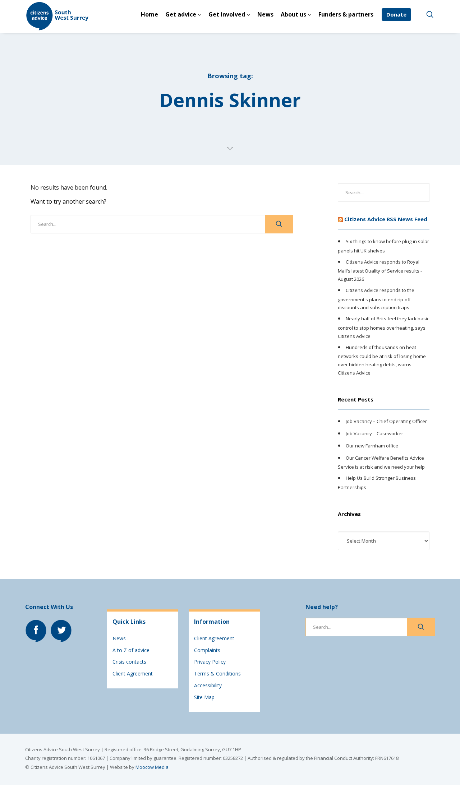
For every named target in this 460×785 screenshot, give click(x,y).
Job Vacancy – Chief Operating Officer (386, 421)
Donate (396, 14)
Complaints (207, 650)
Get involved (226, 14)
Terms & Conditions (217, 673)
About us (293, 14)
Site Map (204, 697)
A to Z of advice (131, 650)
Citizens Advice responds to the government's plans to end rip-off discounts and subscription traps (376, 299)
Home (149, 14)
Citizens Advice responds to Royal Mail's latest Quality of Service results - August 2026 (380, 270)
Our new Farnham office (372, 445)
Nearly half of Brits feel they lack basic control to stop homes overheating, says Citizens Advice (383, 327)
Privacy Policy (210, 661)
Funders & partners (345, 14)
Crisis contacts (129, 661)
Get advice (180, 14)
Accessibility (208, 685)
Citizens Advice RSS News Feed (385, 219)
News (265, 14)
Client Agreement (132, 673)
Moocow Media (152, 767)
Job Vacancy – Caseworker (374, 433)
